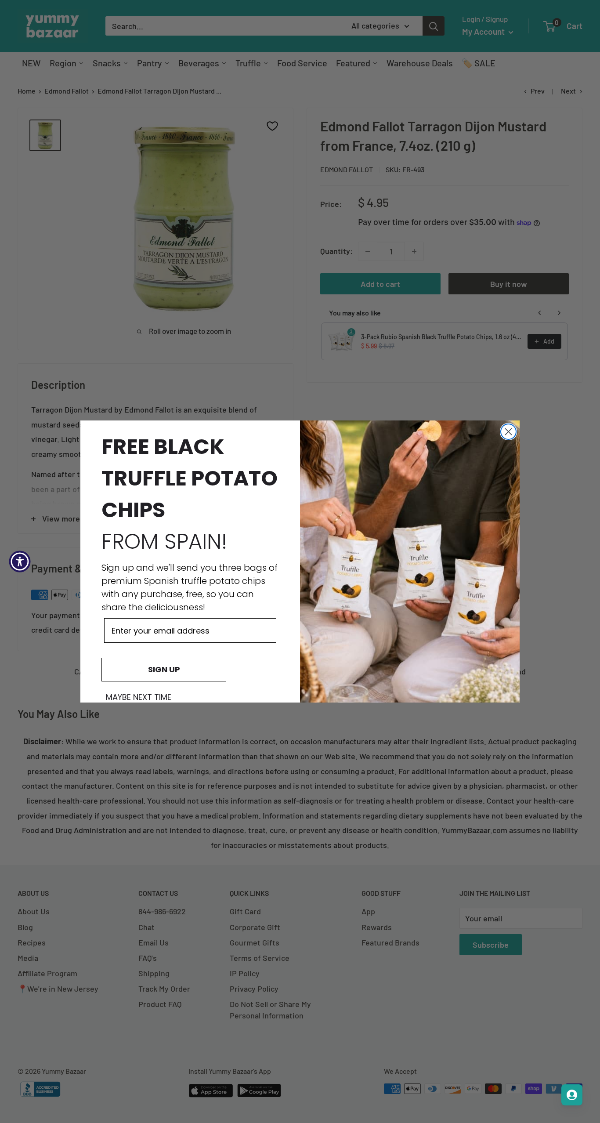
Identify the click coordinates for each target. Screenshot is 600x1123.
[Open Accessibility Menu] (20, 561)
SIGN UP (164, 669)
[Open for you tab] (571, 1094)
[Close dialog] (508, 431)
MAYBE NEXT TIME (138, 697)
